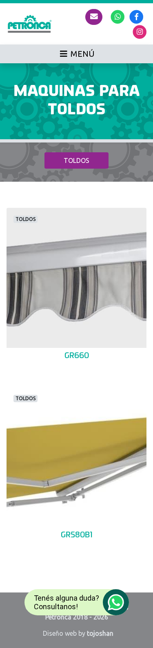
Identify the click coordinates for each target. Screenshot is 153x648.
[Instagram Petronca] (140, 31)
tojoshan (100, 633)
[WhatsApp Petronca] (118, 16)
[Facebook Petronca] (136, 16)
